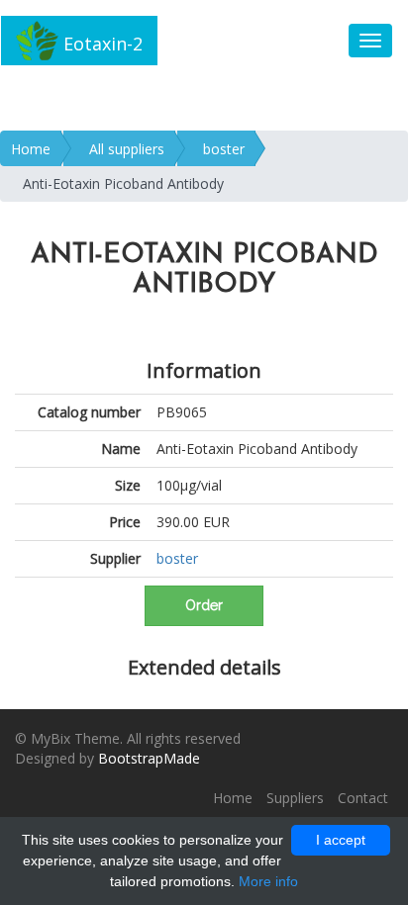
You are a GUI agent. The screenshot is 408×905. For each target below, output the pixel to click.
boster (224, 148)
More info (268, 881)
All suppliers (126, 148)
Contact (363, 797)
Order (204, 605)
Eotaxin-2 (100, 43)
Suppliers (295, 797)
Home (31, 148)
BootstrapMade (149, 758)
